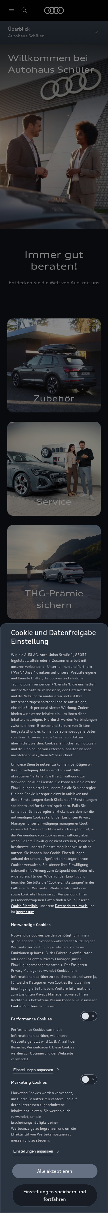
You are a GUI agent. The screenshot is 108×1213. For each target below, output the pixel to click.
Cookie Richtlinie (24, 906)
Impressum (25, 912)
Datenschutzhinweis (71, 906)
